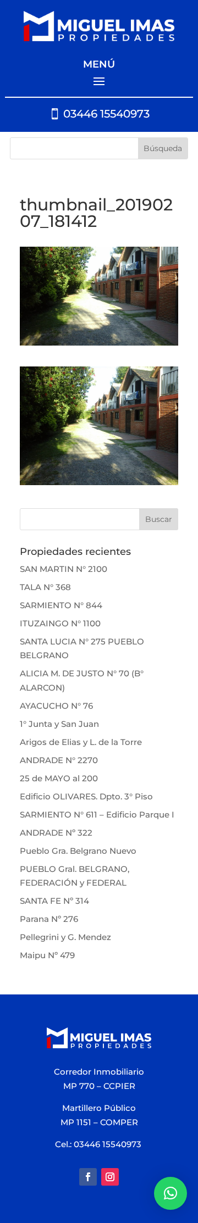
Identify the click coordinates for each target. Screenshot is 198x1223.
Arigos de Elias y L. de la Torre (81, 742)
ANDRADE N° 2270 (59, 760)
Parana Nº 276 (49, 919)
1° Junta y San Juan (59, 724)
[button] (170, 1193)
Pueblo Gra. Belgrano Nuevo (78, 851)
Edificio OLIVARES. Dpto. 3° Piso (86, 796)
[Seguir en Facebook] (88, 1177)
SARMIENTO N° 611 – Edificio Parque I (97, 814)
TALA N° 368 (45, 587)
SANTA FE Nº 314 (54, 901)
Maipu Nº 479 (47, 955)
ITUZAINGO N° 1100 (60, 623)
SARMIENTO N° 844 (61, 605)
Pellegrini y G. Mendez (65, 937)
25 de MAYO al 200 (59, 778)
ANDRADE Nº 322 (56, 832)
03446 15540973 (106, 113)
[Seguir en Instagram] (110, 1177)
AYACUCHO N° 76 (56, 706)
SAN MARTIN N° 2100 (63, 569)
